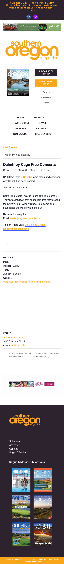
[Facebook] (28, 17)
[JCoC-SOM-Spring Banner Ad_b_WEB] (32, 29)
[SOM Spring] (32, 385)
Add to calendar (19, 243)
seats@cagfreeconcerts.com (25, 218)
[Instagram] (35, 17)
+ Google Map (19, 345)
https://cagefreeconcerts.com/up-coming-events (26, 281)
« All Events (10, 147)
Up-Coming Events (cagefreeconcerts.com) (24, 226)
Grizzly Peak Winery (13, 337)
